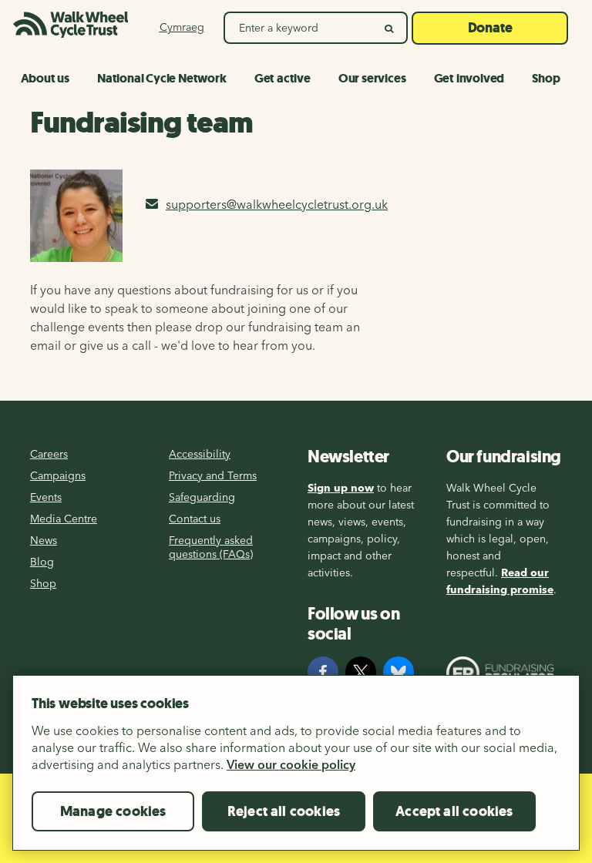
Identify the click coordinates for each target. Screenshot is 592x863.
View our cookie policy (291, 764)
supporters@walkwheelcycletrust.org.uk (277, 204)
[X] (360, 671)
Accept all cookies (454, 811)
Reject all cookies (283, 811)
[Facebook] (323, 671)
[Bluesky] (398, 671)
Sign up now (341, 488)
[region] (296, 769)
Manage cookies (113, 811)
